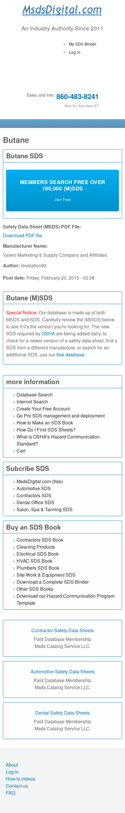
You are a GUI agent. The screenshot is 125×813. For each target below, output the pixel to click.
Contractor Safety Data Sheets (62, 630)
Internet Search (32, 401)
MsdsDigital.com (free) (40, 481)
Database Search (35, 394)
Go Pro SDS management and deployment (61, 415)
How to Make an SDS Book (45, 422)
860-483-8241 (77, 96)
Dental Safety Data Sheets (62, 712)
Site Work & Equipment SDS (46, 574)
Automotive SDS (34, 488)
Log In (75, 52)
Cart (21, 450)
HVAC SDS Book (34, 560)
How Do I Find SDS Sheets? (46, 429)
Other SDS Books (35, 588)
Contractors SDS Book (40, 539)
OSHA (48, 333)
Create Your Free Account (43, 408)
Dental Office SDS (35, 502)
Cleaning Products (36, 546)
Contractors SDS (34, 495)
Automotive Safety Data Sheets (63, 671)
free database (71, 354)
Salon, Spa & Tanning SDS (45, 509)
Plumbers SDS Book (38, 567)
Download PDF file (22, 235)
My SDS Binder (83, 44)
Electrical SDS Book (38, 553)
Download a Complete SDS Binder (53, 581)
